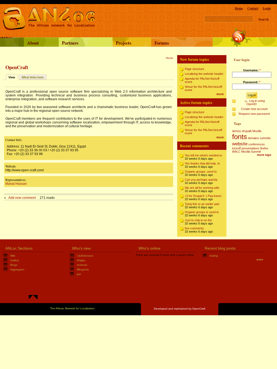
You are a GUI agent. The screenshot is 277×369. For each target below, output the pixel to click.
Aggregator (17, 269)
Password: (251, 82)
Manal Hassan (16, 184)
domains (253, 138)
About (33, 42)
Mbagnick (83, 269)
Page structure (194, 69)
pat (79, 274)
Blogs (13, 264)
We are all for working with (202, 187)
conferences (256, 144)
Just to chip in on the (198, 220)
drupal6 (247, 131)
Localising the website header (204, 73)
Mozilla (256, 131)
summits (265, 138)
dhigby (81, 260)
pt (8, 37)
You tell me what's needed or (203, 155)
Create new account (254, 108)
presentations (250, 148)
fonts (239, 137)
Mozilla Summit (251, 151)
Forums (161, 42)
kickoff (236, 148)
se (11, 37)
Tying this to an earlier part (202, 204)
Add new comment (22, 198)
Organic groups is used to (202, 212)
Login (267, 8)
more (220, 94)
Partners (70, 42)
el (1, 37)
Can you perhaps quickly (201, 179)
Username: (251, 70)
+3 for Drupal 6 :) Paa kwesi (203, 195)
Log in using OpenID (255, 102)
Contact (252, 8)
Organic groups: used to (201, 171)
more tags (264, 154)
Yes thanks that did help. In (202, 163)
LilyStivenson (85, 255)
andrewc (82, 264)
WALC (236, 151)
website (240, 143)
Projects (123, 42)
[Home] (49, 29)
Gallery (14, 260)
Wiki (12, 255)
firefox (264, 148)
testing (214, 255)
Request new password (254, 113)
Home (239, 8)
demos (236, 131)
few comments (194, 228)
